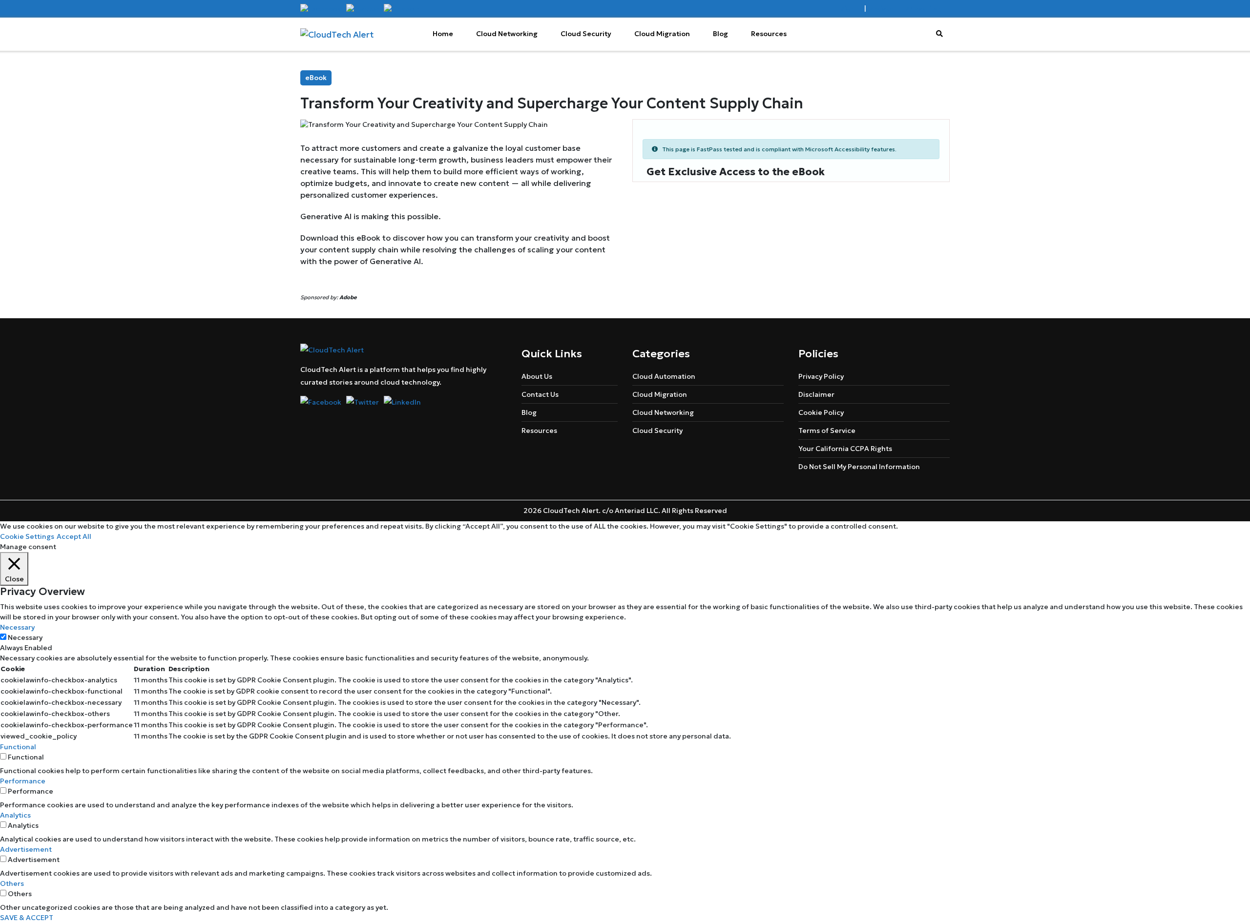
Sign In (851, 8)
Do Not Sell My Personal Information (859, 466)
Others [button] (12, 883)
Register (882, 8)
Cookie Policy (821, 412)
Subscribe (922, 8)
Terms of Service (826, 430)
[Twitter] (362, 8)
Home (443, 33)
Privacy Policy (821, 376)
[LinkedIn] (402, 8)
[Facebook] (320, 8)
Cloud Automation (663, 376)
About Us (536, 376)
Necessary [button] (17, 627)
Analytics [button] (15, 815)
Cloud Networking (507, 33)
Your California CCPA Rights (845, 448)
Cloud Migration (662, 33)
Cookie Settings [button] (27, 536)
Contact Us (540, 394)
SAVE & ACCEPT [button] (26, 917)
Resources (769, 33)
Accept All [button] (74, 536)
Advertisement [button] (26, 849)
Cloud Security (586, 33)
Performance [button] (22, 781)
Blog (720, 33)
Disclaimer (816, 394)
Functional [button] (18, 746)
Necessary (25, 637)
